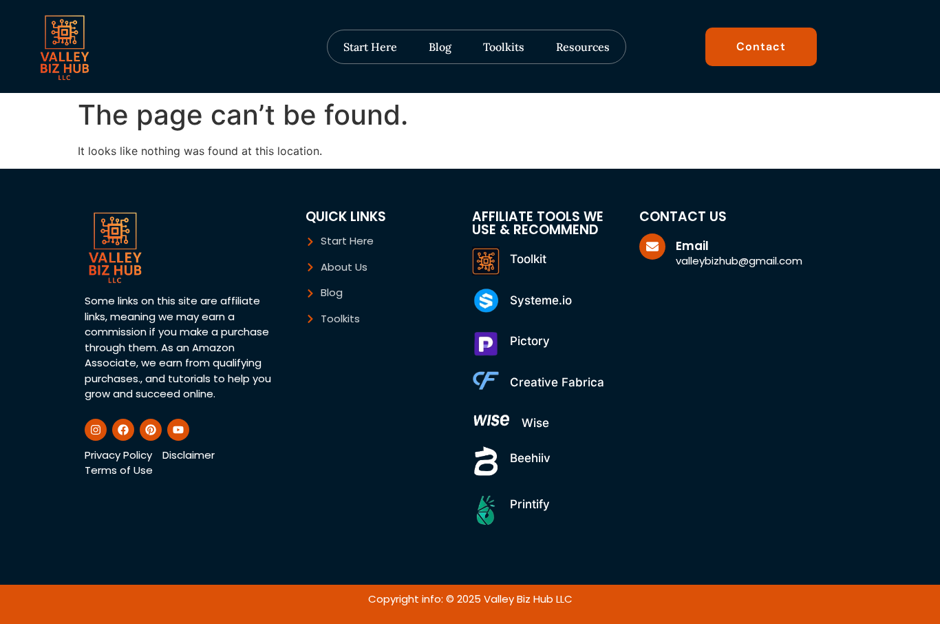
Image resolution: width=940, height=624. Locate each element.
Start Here (370, 47)
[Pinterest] (151, 430)
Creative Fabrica (557, 382)
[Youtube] (178, 430)
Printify (530, 504)
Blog (440, 47)
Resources (583, 47)
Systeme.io (541, 300)
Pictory (530, 341)
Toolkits (503, 47)
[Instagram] (96, 430)
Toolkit (528, 259)
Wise (535, 423)
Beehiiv (530, 458)
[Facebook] (123, 430)
